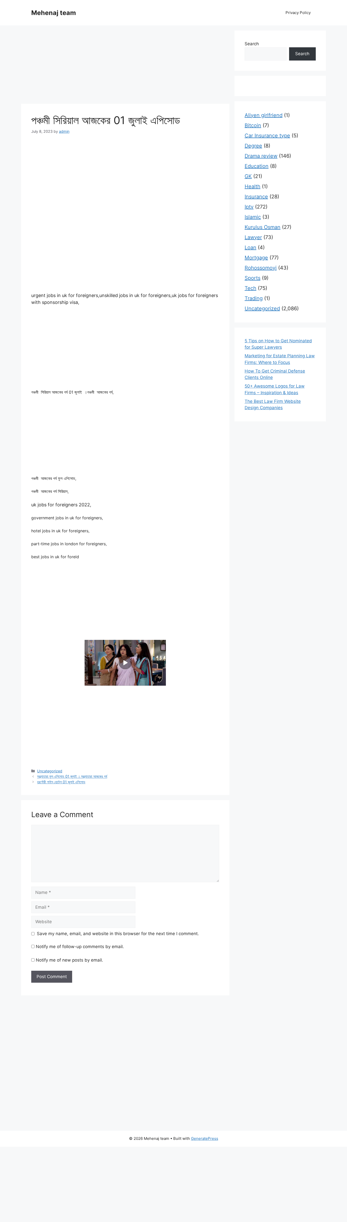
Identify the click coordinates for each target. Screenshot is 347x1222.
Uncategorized (49, 771)
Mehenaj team (53, 13)
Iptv (249, 207)
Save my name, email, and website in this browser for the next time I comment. (118, 933)
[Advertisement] (125, 66)
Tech (250, 288)
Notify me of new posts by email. (69, 960)
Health (252, 186)
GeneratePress (204, 1138)
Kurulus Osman (262, 227)
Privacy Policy (298, 12)
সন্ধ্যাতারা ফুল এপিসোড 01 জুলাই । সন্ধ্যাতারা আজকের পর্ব (72, 776)
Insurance (256, 197)
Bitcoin (253, 125)
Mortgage (256, 258)
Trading (254, 298)
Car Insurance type (267, 135)
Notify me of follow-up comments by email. (80, 946)
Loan (250, 247)
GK (248, 176)
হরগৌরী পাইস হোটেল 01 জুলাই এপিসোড (61, 782)
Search (252, 43)
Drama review (261, 156)
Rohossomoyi (261, 268)
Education (257, 166)
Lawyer (253, 237)
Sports (252, 278)
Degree (253, 146)
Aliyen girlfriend (263, 115)
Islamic (253, 217)
